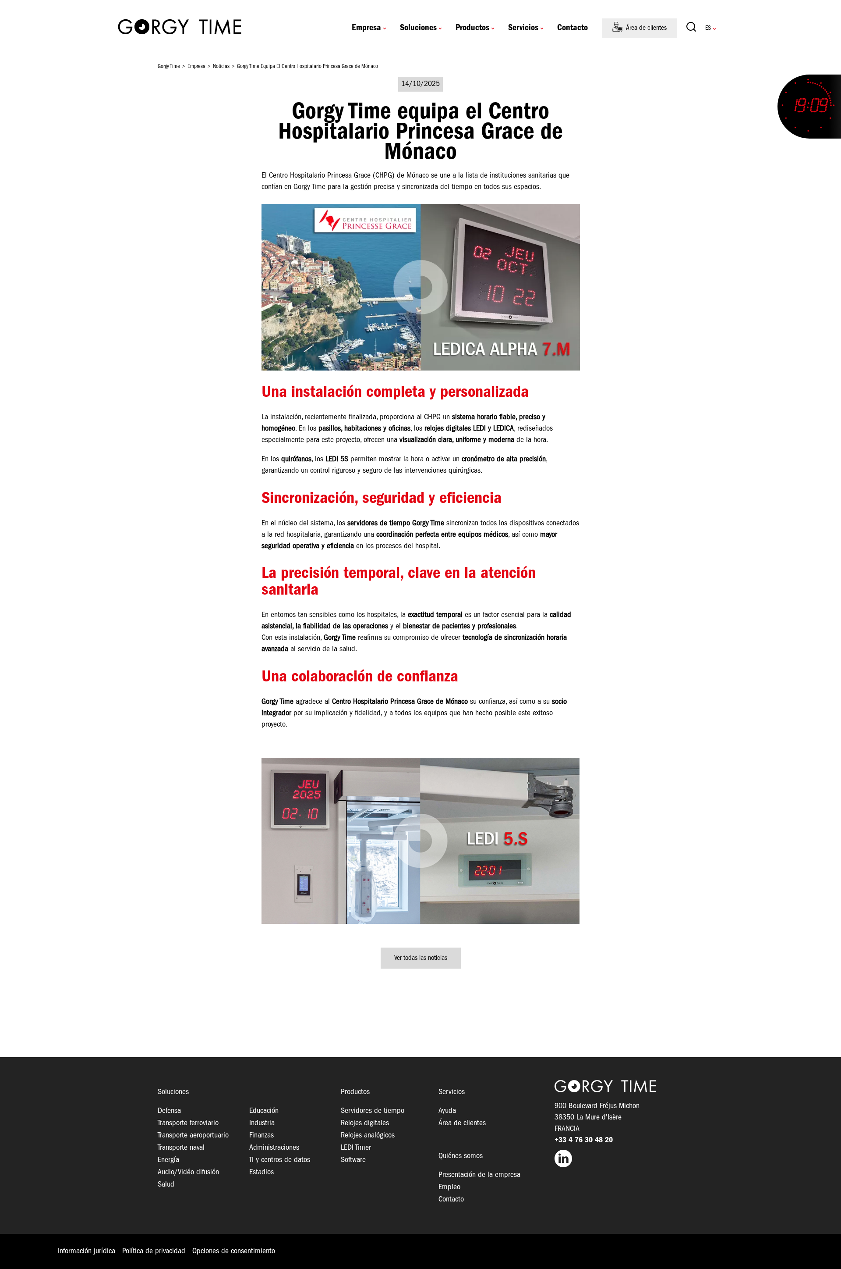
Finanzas (261, 1135)
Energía (168, 1160)
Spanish (708, 28)
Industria (262, 1123)
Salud (166, 1184)
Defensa (169, 1111)
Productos (472, 28)
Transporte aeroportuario (193, 1135)
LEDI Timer (356, 1147)
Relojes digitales (365, 1123)
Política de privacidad (153, 1251)
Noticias (221, 66)
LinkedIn (619, 1158)
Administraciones (274, 1147)
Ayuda (447, 1111)
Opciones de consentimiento (233, 1251)
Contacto (572, 28)
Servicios (523, 28)
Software (353, 1160)
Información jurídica (86, 1251)
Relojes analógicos (368, 1135)
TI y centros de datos (279, 1160)
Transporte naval (181, 1147)
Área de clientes (646, 28)
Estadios (261, 1172)
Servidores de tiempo (372, 1111)
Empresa (366, 28)
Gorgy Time (169, 66)
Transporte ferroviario (188, 1123)
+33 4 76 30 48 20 (584, 1140)
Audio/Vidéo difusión (188, 1172)
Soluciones (418, 28)
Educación (264, 1111)
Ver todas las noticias (420, 958)
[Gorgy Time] (179, 28)
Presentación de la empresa (479, 1175)
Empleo (449, 1187)
